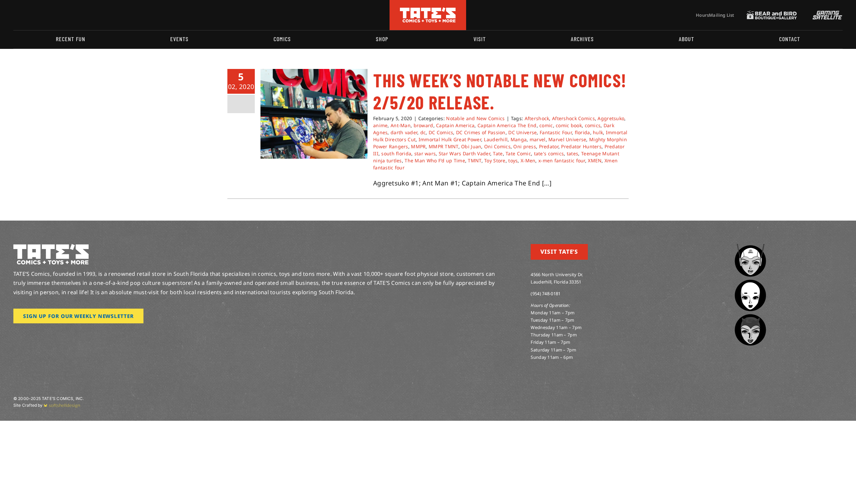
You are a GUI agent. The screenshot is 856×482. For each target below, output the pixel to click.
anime (380, 125)
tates (572, 153)
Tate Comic (518, 153)
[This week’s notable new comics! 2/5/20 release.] (313, 114)
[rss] (59, 15)
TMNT (474, 160)
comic (546, 125)
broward (423, 125)
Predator (548, 146)
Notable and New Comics (475, 118)
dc (423, 132)
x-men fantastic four (561, 160)
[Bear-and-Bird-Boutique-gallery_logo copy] (772, 13)
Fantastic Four (556, 132)
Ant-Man (401, 125)
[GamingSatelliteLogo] (826, 13)
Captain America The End (507, 125)
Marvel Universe (567, 139)
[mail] (69, 15)
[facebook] (26, 15)
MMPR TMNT (443, 146)
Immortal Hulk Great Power (450, 139)
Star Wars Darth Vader (464, 153)
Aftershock (537, 118)
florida (582, 132)
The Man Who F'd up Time (435, 160)
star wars (425, 153)
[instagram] (15, 15)
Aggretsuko (611, 118)
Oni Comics (497, 146)
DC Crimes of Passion (481, 132)
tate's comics (549, 153)
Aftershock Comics (573, 118)
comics (593, 125)
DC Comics (441, 132)
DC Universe (522, 132)
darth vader (404, 132)
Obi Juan (471, 146)
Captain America (455, 125)
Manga (519, 139)
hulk (598, 132)
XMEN (595, 160)
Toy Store (495, 160)
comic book (569, 125)
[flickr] (48, 15)
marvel (538, 139)
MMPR (418, 146)
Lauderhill (496, 139)
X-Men (528, 160)
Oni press (524, 146)
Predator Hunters (581, 146)
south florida (396, 153)
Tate (498, 153)
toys (513, 160)
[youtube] (37, 15)
